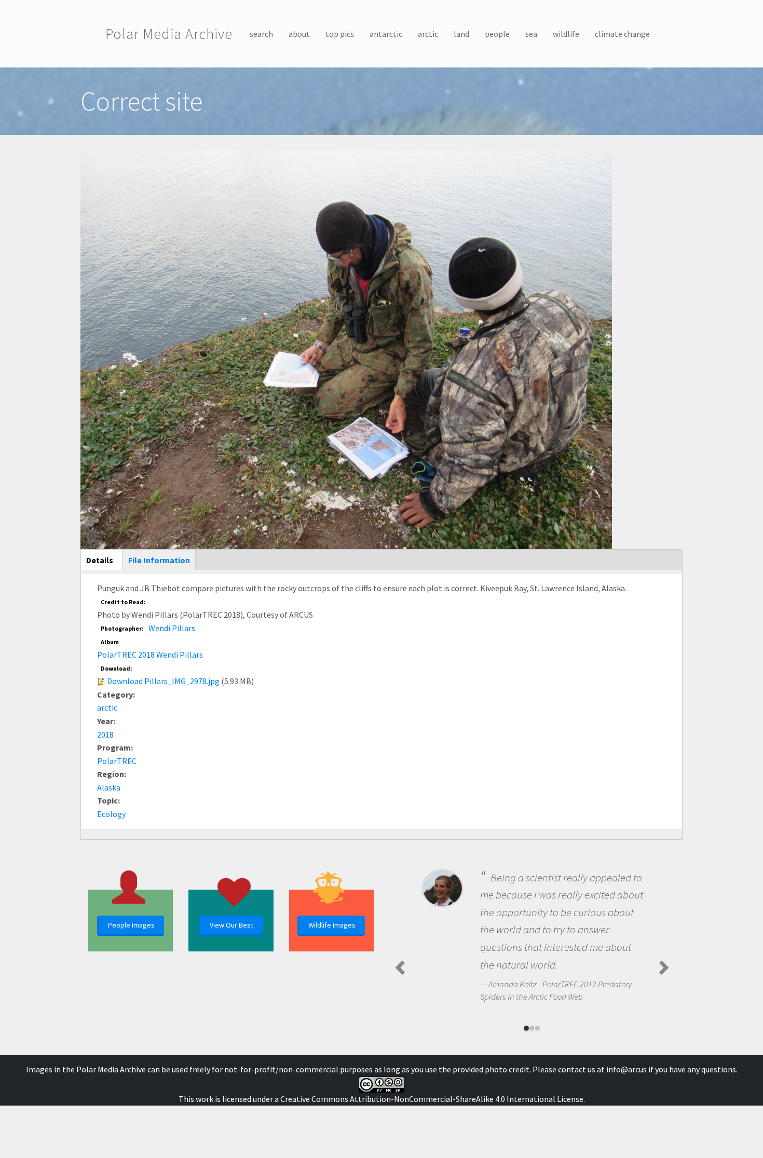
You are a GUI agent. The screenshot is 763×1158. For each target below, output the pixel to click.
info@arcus (626, 1069)
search (261, 34)
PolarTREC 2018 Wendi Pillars (150, 654)
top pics (339, 34)
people (497, 34)
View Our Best (231, 925)
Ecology (111, 814)
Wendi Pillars (171, 628)
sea (531, 34)
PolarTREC (117, 761)
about (299, 34)
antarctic (386, 34)
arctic (428, 34)
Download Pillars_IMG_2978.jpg (163, 681)
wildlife (566, 34)
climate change (622, 34)
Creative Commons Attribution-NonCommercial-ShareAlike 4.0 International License (431, 1099)
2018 (105, 734)
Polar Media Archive (169, 33)
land (461, 34)
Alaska (108, 787)
